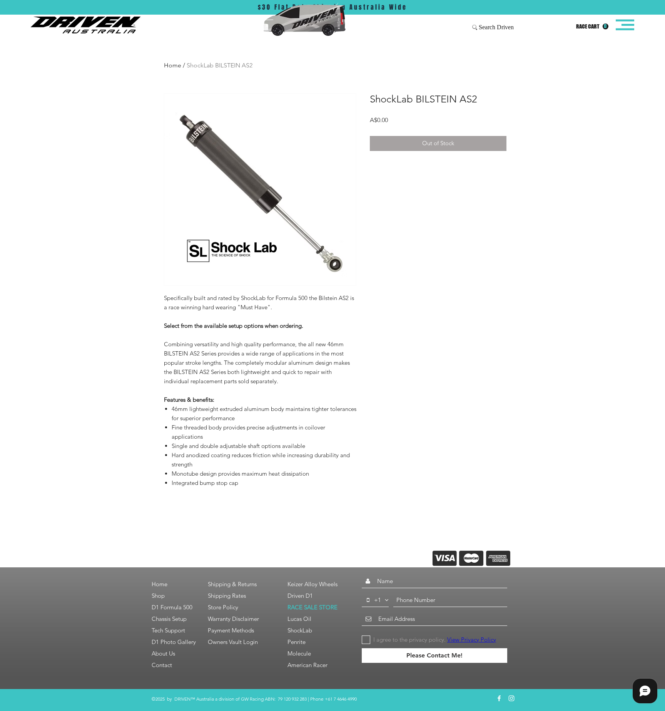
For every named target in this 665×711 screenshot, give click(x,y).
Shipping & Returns (232, 584)
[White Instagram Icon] (511, 698)
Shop (158, 595)
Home (172, 65)
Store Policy (223, 607)
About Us (163, 653)
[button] (592, 26)
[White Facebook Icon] (499, 698)
